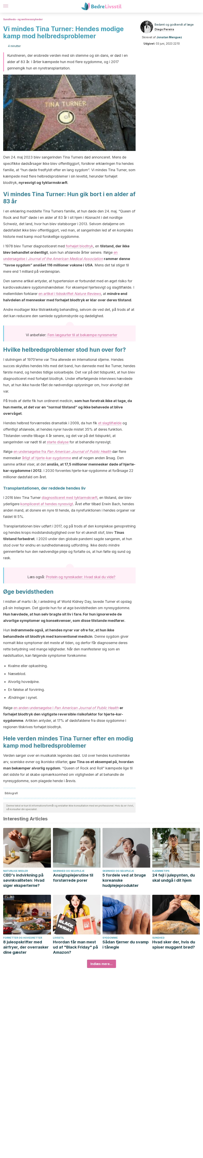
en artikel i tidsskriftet (69, 294)
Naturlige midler (15, 870)
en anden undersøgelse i (66, 708)
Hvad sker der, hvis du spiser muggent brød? (173, 945)
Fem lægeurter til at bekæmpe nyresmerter (82, 335)
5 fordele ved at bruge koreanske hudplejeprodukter (124, 880)
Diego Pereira (164, 29)
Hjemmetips (160, 870)
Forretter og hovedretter (22, 937)
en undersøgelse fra (62, 451)
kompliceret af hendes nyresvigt (46, 504)
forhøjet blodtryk (79, 246)
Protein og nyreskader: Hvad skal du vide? (80, 577)
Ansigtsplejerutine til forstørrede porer (73, 878)
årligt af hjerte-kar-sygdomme (46, 458)
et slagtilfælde (110, 423)
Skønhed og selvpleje (68, 870)
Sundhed (158, 937)
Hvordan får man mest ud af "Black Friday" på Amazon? (75, 947)
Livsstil (58, 937)
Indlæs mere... (101, 964)
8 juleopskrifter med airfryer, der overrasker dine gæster (26, 947)
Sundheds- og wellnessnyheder (23, 19)
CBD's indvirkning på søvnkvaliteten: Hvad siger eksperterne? (23, 880)
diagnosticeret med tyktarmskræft (69, 497)
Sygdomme (110, 937)
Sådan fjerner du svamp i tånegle (125, 945)
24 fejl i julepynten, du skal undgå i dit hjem (173, 878)
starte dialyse (58, 442)
